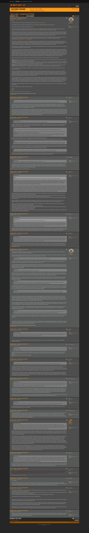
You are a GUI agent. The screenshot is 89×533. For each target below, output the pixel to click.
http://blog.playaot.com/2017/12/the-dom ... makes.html (21, 39)
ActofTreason (71, 22)
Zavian (70, 398)
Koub (69, 468)
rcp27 (12, 379)
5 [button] (77, 518)
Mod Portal (25, 1)
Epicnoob (70, 487)
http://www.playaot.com (40, 22)
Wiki (21, 1)
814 (71, 160)
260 (71, 481)
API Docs (30, 1)
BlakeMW (13, 234)
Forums (18, 1)
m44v (69, 117)
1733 (71, 100)
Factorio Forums (18, 9)
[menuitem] (37, 9)
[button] (78, 16)
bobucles (13, 98)
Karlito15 (70, 171)
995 (71, 236)
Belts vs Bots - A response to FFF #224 (22, 14)
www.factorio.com (13, 10)
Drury (69, 423)
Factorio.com (12, 1)
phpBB (42, 524)
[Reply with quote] (66, 18)
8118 (71, 472)
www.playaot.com (12, 94)
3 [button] (75, 518)
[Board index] (18, 5)
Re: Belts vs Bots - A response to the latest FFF (19, 97)
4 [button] (76, 518)
